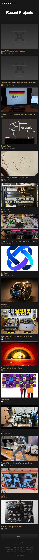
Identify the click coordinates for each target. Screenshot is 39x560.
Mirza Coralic (8, 53)
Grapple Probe (6, 146)
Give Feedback (30, 547)
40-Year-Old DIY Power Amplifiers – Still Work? (16, 336)
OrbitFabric (4, 273)
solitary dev (7, 307)
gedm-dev (7, 433)
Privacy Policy (19, 549)
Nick (5, 529)
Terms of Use (9, 549)
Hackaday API (29, 549)
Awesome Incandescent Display (11, 368)
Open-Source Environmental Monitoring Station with (18, 82)
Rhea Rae (7, 180)
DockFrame (5, 399)
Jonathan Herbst (9, 148)
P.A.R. (3, 494)
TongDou (4, 304)
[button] (35, 3)
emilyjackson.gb (9, 85)
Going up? (20, 543)
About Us (7, 547)
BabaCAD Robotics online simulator (13, 51)
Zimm (5, 497)
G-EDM (3, 431)
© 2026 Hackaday (19, 555)
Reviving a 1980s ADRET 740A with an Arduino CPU (19, 241)
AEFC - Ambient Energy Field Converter (14, 177)
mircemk (6, 338)
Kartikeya (7, 370)
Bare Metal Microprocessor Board (12, 526)
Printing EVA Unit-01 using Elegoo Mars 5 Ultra (16, 463)
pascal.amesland (9, 243)
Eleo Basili (7, 402)
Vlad (5, 116)
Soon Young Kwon (10, 465)
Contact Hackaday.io (18, 547)
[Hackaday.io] (8, 3)
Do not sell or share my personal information (19, 552)
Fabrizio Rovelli (9, 275)
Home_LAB (5, 209)
